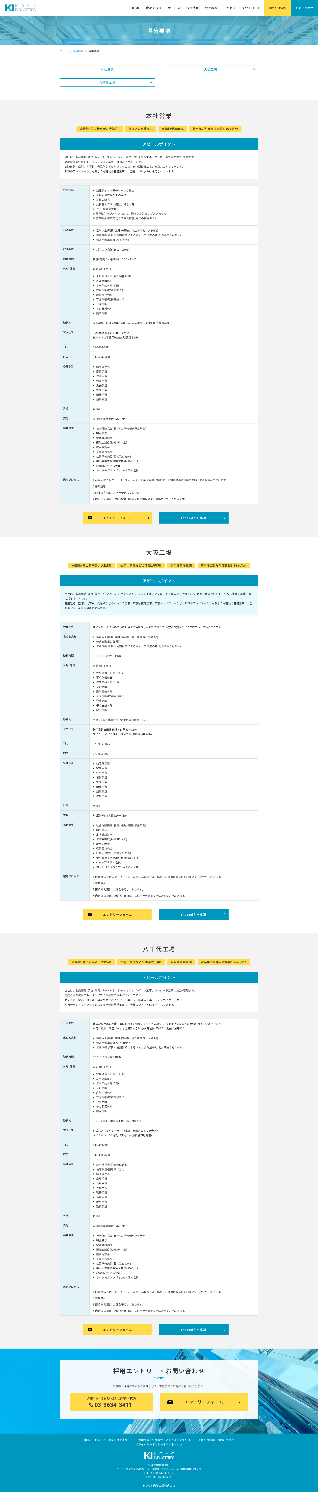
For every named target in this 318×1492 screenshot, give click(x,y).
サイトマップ (174, 1444)
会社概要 (211, 8)
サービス (174, 8)
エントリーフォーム (117, 518)
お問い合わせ (304, 8)
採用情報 (192, 8)
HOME (135, 8)
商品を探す (154, 8)
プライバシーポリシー (149, 1444)
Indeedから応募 (194, 518)
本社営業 (107, 69)
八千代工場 (107, 82)
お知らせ (100, 1440)
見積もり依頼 (277, 8)
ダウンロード (251, 8)
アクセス (229, 8)
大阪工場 (210, 69)
